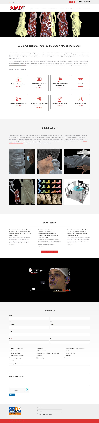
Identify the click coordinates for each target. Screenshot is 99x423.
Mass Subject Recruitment (17, 355)
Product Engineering (16, 358)
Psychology (41, 358)
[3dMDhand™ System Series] (77, 161)
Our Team (41, 411)
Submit (12, 395)
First (10, 321)
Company (12, 324)
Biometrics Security (15, 350)
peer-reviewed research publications (17, 65)
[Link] (22, 161)
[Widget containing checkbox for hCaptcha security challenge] (19, 390)
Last (51, 321)
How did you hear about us (15, 364)
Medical (40, 355)
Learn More (18, 86)
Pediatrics (68, 355)
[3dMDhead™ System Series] (49, 161)
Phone (10, 331)
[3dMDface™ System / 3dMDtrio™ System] (22, 161)
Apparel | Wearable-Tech (17, 348)
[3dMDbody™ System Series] (22, 192)
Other (12, 360)
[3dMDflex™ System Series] (77, 192)
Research (68, 358)
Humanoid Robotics (70, 353)
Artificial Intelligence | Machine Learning (75, 348)
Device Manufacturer (16, 353)
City (10, 338)
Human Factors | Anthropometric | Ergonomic (48, 353)
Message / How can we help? (16, 376)
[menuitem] (31, 8)
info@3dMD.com (15, 2)
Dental (67, 350)
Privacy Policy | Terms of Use (45, 414)
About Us (41, 408)
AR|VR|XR (40, 348)
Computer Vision (42, 350)
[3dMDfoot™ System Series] (49, 192)
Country (52, 338)
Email (52, 324)
